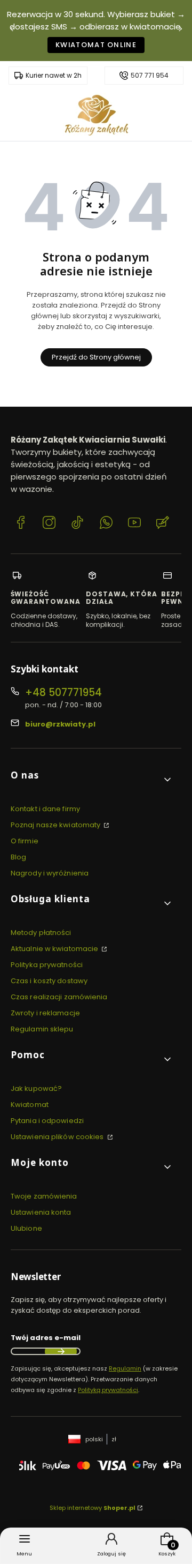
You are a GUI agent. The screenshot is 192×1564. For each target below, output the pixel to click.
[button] (92, 779)
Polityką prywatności (108, 1390)
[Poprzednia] (11, 30)
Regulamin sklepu (42, 1029)
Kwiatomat (30, 1104)
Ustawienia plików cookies (58, 1137)
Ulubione (26, 1228)
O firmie (24, 841)
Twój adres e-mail (46, 1338)
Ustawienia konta (41, 1212)
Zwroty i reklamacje (45, 1013)
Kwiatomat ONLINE (96, 45)
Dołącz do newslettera (61, 1351)
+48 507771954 (63, 692)
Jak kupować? (36, 1088)
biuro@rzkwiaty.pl (60, 724)
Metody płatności (41, 932)
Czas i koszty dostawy (49, 981)
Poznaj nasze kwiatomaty (56, 825)
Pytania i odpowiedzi (47, 1121)
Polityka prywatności (47, 965)
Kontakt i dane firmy (45, 809)
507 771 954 (150, 75)
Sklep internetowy (92, 1507)
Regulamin (125, 1368)
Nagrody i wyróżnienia (50, 873)
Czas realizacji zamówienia (59, 997)
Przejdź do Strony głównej (96, 357)
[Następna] (180, 30)
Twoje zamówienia (44, 1196)
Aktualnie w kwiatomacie (55, 949)
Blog (18, 857)
